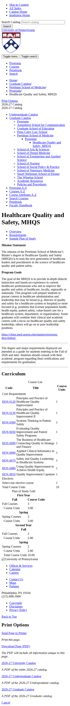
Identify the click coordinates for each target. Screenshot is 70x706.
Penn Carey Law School (32, 132)
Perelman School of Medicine (27, 87)
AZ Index (15, 8)
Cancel (6, 702)
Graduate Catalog (20, 83)
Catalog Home (18, 11)
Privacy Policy (18, 610)
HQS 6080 (9, 468)
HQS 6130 (9, 413)
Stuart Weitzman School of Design (38, 174)
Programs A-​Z (18, 188)
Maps (12, 582)
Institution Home (19, 15)
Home (13, 80)
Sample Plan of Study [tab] (22, 238)
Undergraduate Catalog (23, 114)
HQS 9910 (9, 474)
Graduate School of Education (35, 128)
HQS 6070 (9, 460)
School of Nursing (28, 163)
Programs (15, 63)
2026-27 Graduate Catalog (18, 689)
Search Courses (18, 198)
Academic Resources (30, 181)
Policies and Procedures (31, 184)
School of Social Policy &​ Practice (38, 167)
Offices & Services (20, 565)
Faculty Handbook (20, 205)
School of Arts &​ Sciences (33, 149)
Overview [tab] (15, 231)
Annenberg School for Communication (41, 125)
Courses (14, 66)
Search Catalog (11, 22)
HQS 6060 (9, 452)
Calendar (14, 569)
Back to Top (9, 616)
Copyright (15, 603)
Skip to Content (19, 4)
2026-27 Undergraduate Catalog (21, 676)
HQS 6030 (9, 432)
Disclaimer (16, 606)
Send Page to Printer (14, 633)
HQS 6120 (9, 401)
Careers (14, 572)
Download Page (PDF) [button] (16, 646)
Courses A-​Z (17, 191)
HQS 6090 (9, 443)
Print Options (10, 101)
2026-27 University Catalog (19, 663)
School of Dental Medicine (33, 153)
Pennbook (15, 70)
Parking (14, 586)
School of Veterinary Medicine (36, 170)
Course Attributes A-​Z (23, 194)
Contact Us (16, 579)
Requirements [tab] (17, 235)
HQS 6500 (9, 422)
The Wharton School (30, 177)
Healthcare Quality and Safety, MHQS (47, 144)
